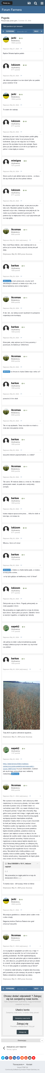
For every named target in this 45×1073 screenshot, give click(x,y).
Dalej (36, 31)
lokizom (15, 64)
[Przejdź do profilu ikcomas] (6, 231)
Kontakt (29, 1064)
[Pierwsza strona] (3, 31)
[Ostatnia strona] (41, 31)
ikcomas (16, 229)
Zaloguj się (22, 1032)
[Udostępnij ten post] (40, 49)
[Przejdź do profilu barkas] (6, 267)
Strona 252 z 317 (22, 31)
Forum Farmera (12, 9)
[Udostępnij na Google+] (10, 1058)
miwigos (16, 160)
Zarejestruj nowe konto (22, 1018)
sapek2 (15, 626)
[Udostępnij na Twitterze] (3, 1058)
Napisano (11, 49)
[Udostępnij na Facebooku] (6, 1058)
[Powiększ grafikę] (21, 705)
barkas (15, 265)
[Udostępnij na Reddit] (22, 1058)
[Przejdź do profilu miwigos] (6, 162)
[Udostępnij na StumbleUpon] (26, 1058)
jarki (13, 38)
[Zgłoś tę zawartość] (21, 49)
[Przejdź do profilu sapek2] (6, 628)
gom (15, 20)
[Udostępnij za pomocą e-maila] (29, 1058)
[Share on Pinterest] (33, 1058)
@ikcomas (7, 281)
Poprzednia (10, 31)
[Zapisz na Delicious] (18, 1058)
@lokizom (7, 570)
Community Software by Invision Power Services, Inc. (22, 1069)
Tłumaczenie (18, 1064)
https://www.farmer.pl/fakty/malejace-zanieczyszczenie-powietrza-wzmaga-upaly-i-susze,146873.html (18, 766)
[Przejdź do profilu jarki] (6, 39)
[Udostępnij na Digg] (14, 1058)
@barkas (6, 372)
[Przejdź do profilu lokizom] (6, 66)
